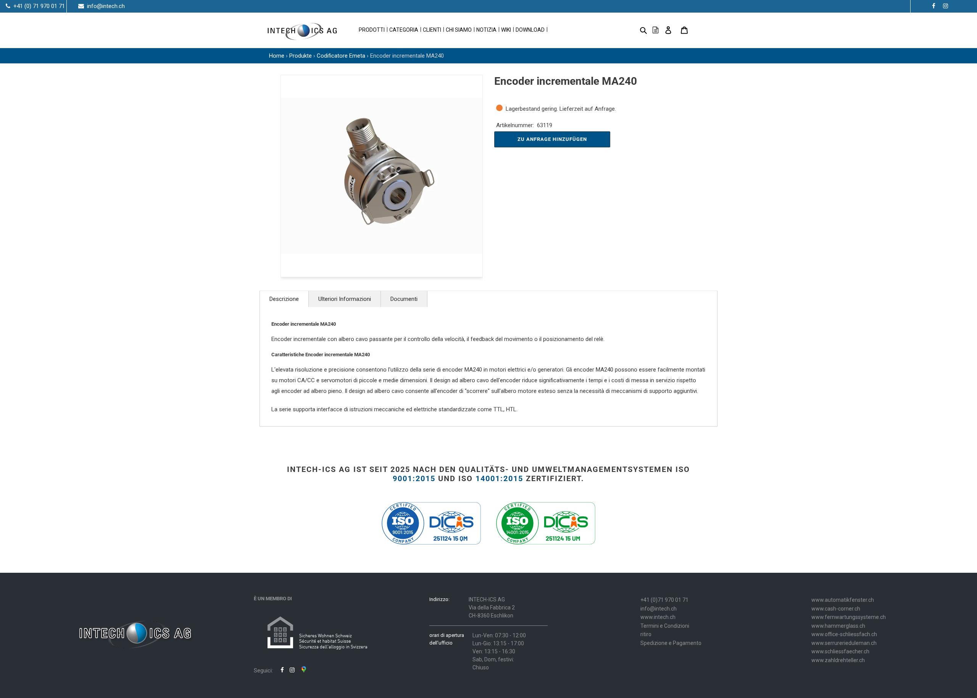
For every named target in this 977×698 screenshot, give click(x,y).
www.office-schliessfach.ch (844, 634)
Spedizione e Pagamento (670, 643)
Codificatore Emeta (341, 55)
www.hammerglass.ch (838, 626)
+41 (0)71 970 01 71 (664, 600)
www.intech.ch (658, 617)
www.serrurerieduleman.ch (844, 643)
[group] (382, 176)
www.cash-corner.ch (835, 609)
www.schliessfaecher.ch (840, 651)
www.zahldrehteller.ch (838, 660)
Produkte (300, 55)
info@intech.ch (658, 609)
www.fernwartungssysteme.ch (848, 617)
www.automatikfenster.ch (842, 600)
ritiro (645, 634)
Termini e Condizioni (664, 626)
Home (276, 55)
